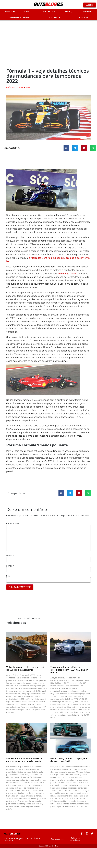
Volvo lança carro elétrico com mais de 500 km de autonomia (25, 668)
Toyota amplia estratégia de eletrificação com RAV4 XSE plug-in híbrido (69, 669)
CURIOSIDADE (48, 11)
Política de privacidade (75, 839)
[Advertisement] (48, 43)
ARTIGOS (83, 17)
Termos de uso (57, 839)
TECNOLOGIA (53, 17)
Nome (10, 556)
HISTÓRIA (87, 11)
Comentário (12, 524)
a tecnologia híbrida (68, 273)
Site (8, 576)
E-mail (10, 566)
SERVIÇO (69, 11)
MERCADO (10, 11)
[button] (66, 148)
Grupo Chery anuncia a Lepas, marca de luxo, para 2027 (70, 760)
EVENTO (28, 11)
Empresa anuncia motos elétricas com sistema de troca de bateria (24, 760)
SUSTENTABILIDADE (19, 17)
